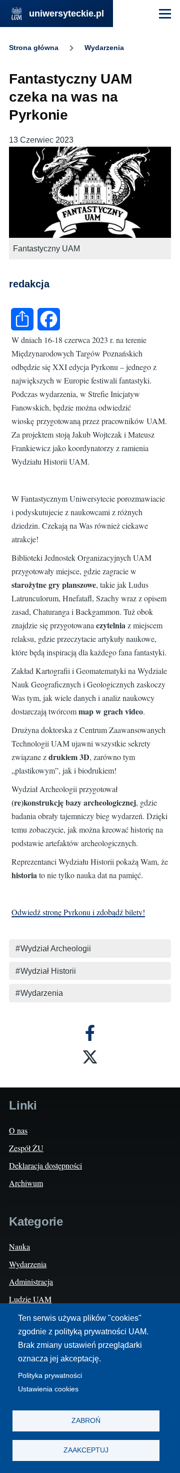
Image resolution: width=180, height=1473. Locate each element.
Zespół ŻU (26, 1148)
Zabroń (86, 1420)
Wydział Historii (48, 971)
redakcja (29, 283)
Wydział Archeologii (55, 948)
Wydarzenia (104, 48)
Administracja (31, 1281)
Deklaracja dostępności (45, 1165)
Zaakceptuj (86, 1450)
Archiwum (26, 1183)
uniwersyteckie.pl (66, 14)
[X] (90, 1057)
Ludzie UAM (30, 1299)
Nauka (19, 1246)
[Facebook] (90, 1033)
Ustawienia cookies (48, 1389)
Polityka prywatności (50, 1375)
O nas (18, 1130)
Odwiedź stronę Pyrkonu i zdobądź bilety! (78, 912)
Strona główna (33, 48)
